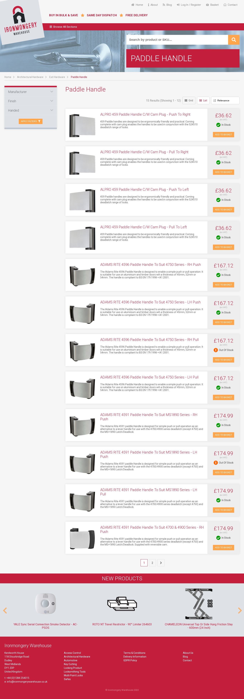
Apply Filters (29, 121)
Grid (191, 100)
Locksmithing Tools (75, 671)
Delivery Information (134, 656)
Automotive (70, 660)
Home (7, 77)
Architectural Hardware (30, 77)
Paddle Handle (79, 77)
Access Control (72, 652)
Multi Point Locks (73, 675)
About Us (188, 652)
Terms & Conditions (134, 652)
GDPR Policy (130, 660)
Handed (13, 110)
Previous (4, 609)
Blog (185, 656)
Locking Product (73, 667)
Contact (187, 660)
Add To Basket (223, 134)
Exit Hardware (57, 77)
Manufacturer (17, 92)
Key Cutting (70, 664)
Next (239, 609)
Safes (67, 679)
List (205, 100)
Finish (12, 101)
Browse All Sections (65, 26)
